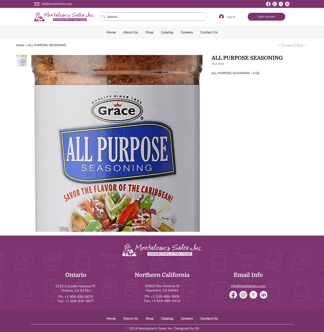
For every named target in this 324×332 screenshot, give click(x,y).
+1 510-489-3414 (166, 301)
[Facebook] (268, 4)
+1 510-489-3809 (165, 296)
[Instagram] (274, 4)
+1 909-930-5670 (78, 296)
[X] (281, 4)
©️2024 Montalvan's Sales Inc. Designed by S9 (162, 328)
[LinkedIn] (287, 4)
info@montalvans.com (56, 4)
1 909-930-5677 (80, 301)
